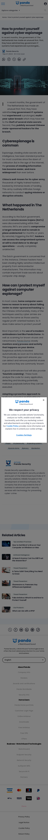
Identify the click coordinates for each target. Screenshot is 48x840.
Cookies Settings (24, 435)
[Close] (43, 400)
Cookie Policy (12, 426)
